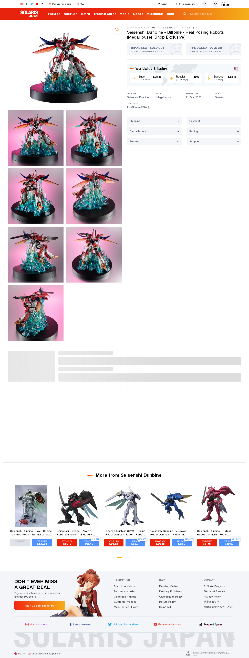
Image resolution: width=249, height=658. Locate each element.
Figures (54, 14)
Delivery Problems (170, 591)
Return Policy (167, 601)
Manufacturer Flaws (126, 607)
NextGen (71, 14)
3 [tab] (130, 558)
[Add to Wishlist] (117, 29)
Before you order (124, 591)
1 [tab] (119, 558)
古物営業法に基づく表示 (218, 607)
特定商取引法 (212, 601)
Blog (170, 14)
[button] (133, 27)
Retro (85, 14)
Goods (138, 14)
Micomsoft (155, 14)
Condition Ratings (125, 596)
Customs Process (125, 601)
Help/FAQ (165, 607)
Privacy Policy (212, 596)
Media (125, 14)
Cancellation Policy (171, 596)
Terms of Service (214, 591)
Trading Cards (105, 14)
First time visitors (125, 586)
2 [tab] (126, 558)
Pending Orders (169, 586)
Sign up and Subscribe (39, 605)
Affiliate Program (214, 586)
